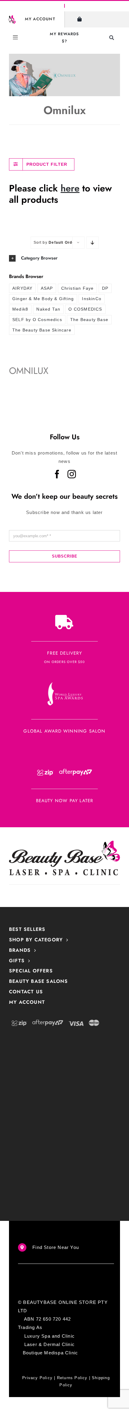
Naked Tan (48, 309)
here (70, 188)
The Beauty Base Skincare (41, 330)
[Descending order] (92, 242)
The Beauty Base (89, 319)
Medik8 (20, 309)
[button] (64, 258)
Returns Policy (72, 1378)
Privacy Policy (37, 1378)
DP (105, 288)
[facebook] (57, 474)
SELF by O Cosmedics (37, 319)
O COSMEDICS (85, 309)
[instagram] (72, 474)
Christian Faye (77, 288)
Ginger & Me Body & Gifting (43, 299)
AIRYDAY (22, 288)
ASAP (47, 288)
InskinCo (91, 299)
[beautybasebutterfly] (12, 17)
